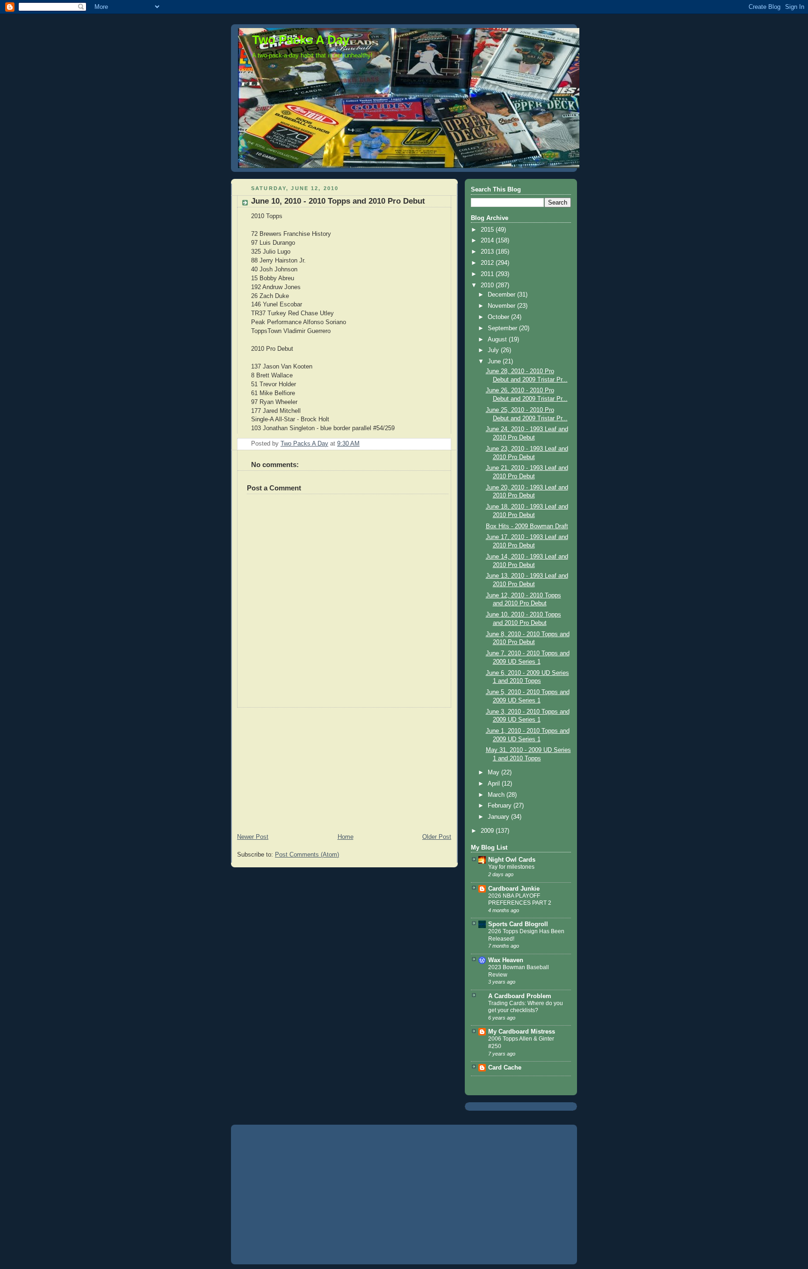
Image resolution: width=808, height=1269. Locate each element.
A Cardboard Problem (519, 996)
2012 (488, 263)
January (499, 817)
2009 (488, 831)
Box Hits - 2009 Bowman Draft (527, 526)
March (497, 795)
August (498, 339)
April (495, 783)
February (500, 805)
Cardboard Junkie (514, 889)
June (495, 361)
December (502, 294)
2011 (488, 274)
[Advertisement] (301, 766)
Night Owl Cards (511, 860)
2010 (488, 285)
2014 (488, 240)
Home (346, 837)
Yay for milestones (511, 867)
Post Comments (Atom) (307, 854)
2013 (488, 251)
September (503, 328)
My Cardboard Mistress (521, 1031)
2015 (488, 230)
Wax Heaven (505, 960)
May (494, 772)
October (499, 317)
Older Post (436, 837)
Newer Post (252, 837)
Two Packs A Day (300, 40)
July (494, 350)
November (502, 306)
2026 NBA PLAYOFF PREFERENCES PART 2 (519, 900)
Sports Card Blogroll (518, 924)
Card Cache (504, 1067)
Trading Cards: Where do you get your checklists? (525, 1007)
